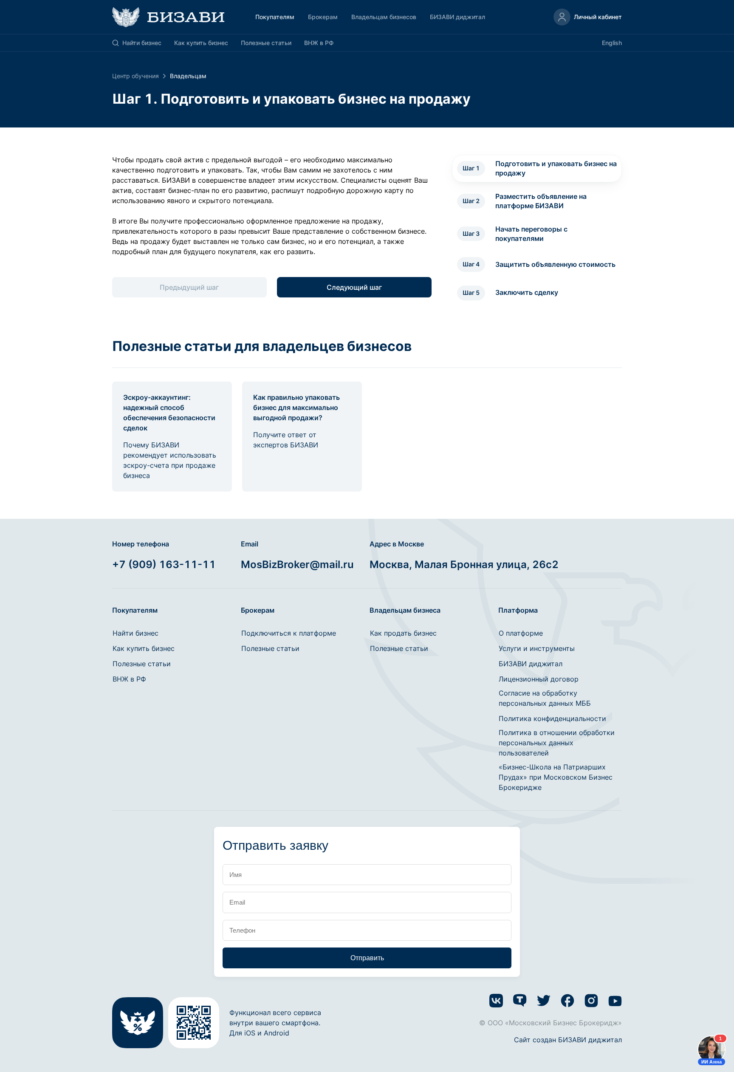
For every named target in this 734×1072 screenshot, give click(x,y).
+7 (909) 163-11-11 (164, 564)
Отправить (367, 958)
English (612, 43)
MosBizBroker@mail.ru (297, 564)
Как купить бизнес (201, 43)
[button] (587, 16)
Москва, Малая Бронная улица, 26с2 (464, 564)
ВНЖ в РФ (318, 43)
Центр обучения (135, 75)
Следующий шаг (354, 287)
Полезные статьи (266, 43)
